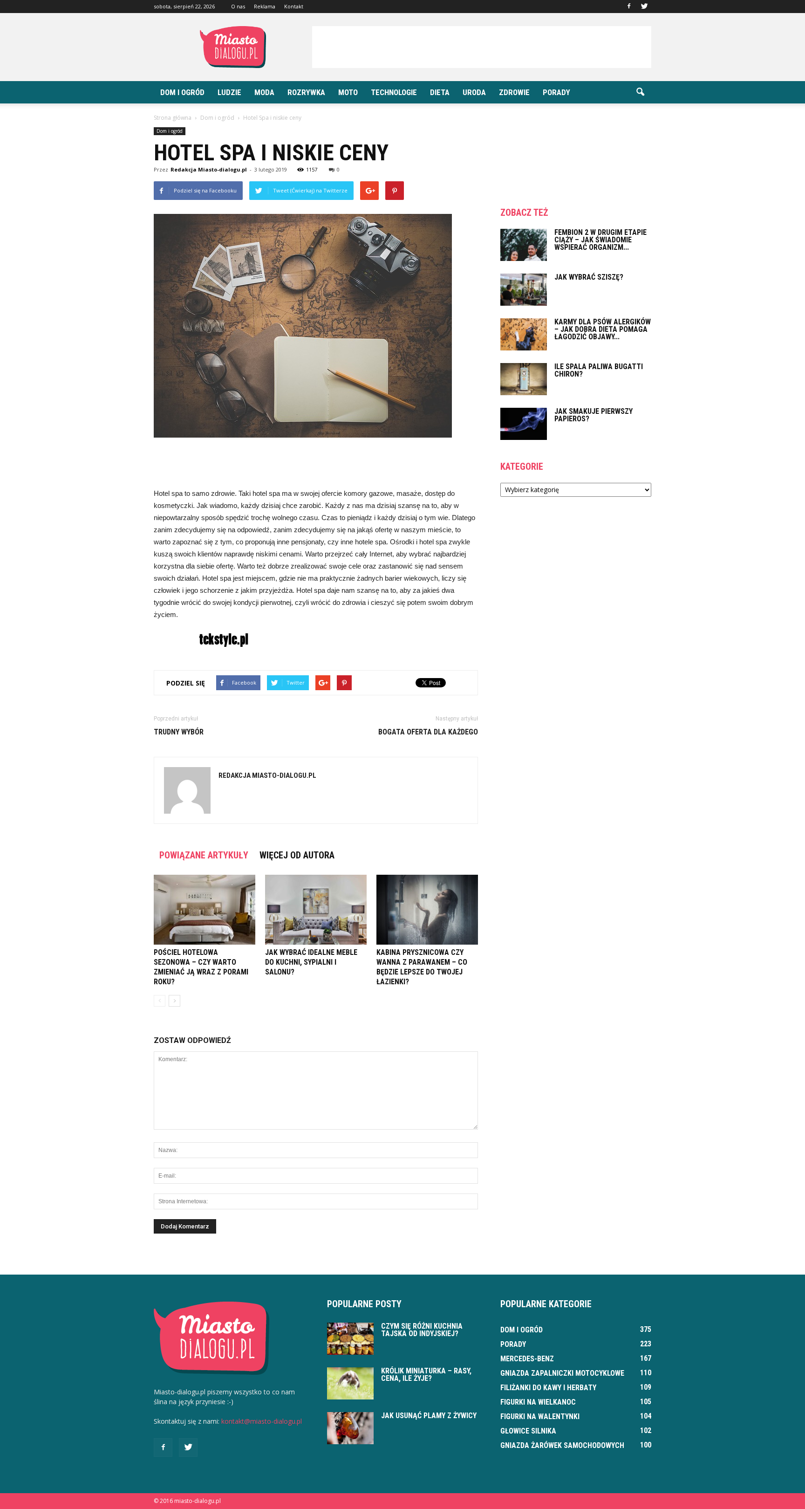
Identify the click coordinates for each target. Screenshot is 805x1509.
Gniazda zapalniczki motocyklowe (562, 1373)
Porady (556, 92)
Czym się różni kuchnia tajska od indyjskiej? (422, 1330)
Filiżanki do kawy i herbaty (548, 1387)
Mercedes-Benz (527, 1358)
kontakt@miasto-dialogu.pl (261, 1421)
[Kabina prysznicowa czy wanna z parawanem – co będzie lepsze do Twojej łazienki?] (427, 910)
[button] (640, 92)
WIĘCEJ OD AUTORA (296, 855)
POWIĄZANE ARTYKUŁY (203, 855)
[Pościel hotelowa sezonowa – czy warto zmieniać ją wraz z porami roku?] (204, 910)
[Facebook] (629, 6)
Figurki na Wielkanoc (538, 1402)
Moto (348, 92)
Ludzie (229, 92)
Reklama (264, 6)
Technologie (394, 92)
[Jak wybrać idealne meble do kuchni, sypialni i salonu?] (316, 910)
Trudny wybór (179, 731)
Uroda (474, 92)
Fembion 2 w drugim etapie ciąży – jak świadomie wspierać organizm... (600, 240)
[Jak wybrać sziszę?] (523, 290)
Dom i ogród (182, 92)
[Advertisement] (481, 47)
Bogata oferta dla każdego (428, 731)
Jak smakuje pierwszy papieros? (593, 415)
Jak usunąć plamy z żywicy (429, 1415)
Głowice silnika (528, 1431)
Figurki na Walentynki (540, 1416)
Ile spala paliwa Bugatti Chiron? (598, 370)
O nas (238, 6)
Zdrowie (514, 92)
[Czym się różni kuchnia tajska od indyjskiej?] (350, 1339)
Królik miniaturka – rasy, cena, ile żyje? (426, 1374)
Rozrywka (306, 92)
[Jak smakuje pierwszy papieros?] (523, 424)
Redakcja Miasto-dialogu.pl (209, 169)
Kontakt (293, 6)
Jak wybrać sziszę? (588, 277)
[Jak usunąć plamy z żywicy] (350, 1428)
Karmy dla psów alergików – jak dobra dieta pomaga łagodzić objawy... (602, 329)
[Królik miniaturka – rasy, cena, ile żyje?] (350, 1383)
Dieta (440, 92)
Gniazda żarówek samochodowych (562, 1445)
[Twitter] (644, 6)
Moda (264, 92)
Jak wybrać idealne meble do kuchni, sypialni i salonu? (311, 962)
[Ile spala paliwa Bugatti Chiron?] (523, 379)
